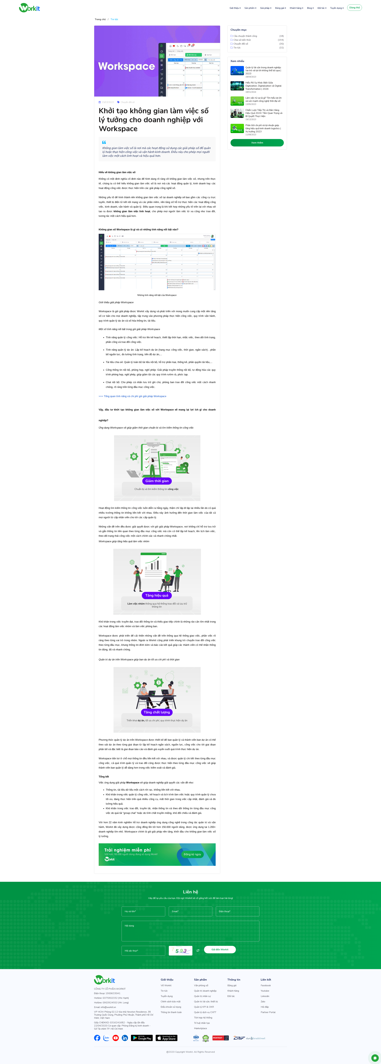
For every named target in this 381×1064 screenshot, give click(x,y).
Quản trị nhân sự (202, 996)
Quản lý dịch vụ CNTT (205, 1012)
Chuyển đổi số (241, 43)
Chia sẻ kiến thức (242, 40)
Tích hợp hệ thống (203, 1017)
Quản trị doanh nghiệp (205, 990)
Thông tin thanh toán (171, 1012)
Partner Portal (268, 1012)
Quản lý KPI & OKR (204, 1007)
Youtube (265, 990)
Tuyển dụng (336, 8)
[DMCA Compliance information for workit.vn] (205, 1038)
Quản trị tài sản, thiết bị (206, 1001)
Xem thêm (257, 142)
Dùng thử (354, 7)
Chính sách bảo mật (171, 1001)
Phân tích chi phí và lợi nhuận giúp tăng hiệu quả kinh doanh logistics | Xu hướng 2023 (263, 128)
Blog (309, 8)
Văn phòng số (201, 985)
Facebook (266, 985)
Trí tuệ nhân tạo (202, 1023)
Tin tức (114, 19)
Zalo (263, 1001)
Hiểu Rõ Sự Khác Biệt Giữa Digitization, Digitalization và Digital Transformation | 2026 (263, 86)
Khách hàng (295, 8)
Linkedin (265, 996)
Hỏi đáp (265, 1007)
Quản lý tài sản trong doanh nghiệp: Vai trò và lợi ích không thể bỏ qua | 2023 (263, 70)
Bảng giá (279, 8)
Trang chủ (100, 19)
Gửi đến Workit (219, 949)
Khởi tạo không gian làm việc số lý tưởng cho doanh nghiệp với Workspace (154, 120)
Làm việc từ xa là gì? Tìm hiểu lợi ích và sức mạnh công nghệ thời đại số (263, 99)
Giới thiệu (234, 8)
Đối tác (321, 8)
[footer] (157, 854)
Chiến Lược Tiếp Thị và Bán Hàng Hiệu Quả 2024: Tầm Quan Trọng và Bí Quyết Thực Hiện (263, 113)
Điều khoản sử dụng (171, 1007)
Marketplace (200, 1028)
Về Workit (166, 985)
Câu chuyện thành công (245, 36)
